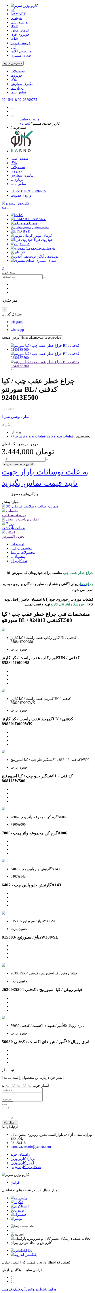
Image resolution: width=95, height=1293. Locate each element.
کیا (13, 10)
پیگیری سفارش (22, 84)
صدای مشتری (21, 55)
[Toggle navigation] (9, 208)
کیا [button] (21, 215)
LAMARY (18, 14)
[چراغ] (52, 366)
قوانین (15, 1182)
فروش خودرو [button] (45, 248)
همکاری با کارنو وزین (26, 1167)
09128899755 (27, 99)
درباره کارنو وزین (23, 1158)
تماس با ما (18, 92)
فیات (14, 39)
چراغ (14, 436)
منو (4, 207)
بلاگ (14, 79)
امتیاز (45, 1085)
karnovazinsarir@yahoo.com (31, 1147)
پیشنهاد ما (18, 557)
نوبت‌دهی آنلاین (21, 51)
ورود (28, 195)
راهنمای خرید (20, 1154)
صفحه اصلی (19, 158)
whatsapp (17, 330)
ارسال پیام (10, 1122)
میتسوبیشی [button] (40, 227)
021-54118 (9, 99)
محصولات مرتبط (23, 552)
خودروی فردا (20, 34)
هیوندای (16, 18)
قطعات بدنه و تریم (60, 436)
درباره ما (17, 88)
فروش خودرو (20, 43)
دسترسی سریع (13, 63)
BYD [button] (26, 231)
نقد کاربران (19, 561)
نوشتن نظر (12, 417)
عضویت (16, 195)
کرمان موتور (20, 30)
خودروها (17, 75)
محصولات (18, 71)
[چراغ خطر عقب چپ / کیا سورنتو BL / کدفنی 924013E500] (52, 349)
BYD (14, 26)
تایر (13, 47)
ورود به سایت (29, 119)
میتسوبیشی (19, 22)
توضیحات (17, 544)
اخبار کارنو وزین (22, 1163)
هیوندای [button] (31, 223)
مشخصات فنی (21, 548)
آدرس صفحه (11, 337)
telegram (17, 322)
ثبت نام (24, 123)
